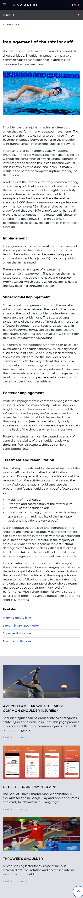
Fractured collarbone (17, 641)
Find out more (13, 737)
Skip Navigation (62, 4)
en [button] (74, 5)
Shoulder (11, 15)
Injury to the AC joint (17, 617)
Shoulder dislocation (17, 633)
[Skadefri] (25, 5)
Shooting (14, 24)
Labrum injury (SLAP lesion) (22, 625)
